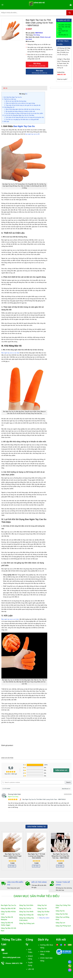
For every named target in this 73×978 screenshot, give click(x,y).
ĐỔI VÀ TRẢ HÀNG (39, 882)
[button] (2, 5)
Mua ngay (39, 70)
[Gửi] (69, 12)
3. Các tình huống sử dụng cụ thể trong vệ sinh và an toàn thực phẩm (23, 113)
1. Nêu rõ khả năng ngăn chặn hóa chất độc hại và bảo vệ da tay (22, 109)
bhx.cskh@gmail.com (11, 957)
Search (68, 782)
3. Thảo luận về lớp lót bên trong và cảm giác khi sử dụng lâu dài (22, 105)
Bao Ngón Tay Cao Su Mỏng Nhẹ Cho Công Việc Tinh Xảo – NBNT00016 (60, 856)
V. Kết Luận (5, 121)
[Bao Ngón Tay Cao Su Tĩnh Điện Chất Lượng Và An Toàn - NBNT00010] (20, 799)
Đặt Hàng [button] (12, 865)
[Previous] (1, 851)
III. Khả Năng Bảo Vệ (8, 107)
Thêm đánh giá (61, 770)
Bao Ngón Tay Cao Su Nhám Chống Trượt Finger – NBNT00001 (12, 856)
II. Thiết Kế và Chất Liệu (9, 99)
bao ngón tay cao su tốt (32, 134)
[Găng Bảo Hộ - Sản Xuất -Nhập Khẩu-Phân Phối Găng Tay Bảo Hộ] (36, 5)
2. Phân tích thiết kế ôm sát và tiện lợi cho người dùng (19, 103)
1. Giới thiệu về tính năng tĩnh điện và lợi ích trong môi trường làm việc (24, 117)
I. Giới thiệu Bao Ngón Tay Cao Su (12, 97)
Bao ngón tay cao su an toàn (10, 619)
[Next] (71, 851)
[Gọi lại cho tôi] (69, 965)
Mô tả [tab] (5, 88)
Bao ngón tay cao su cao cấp (10, 353)
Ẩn (26, 94)
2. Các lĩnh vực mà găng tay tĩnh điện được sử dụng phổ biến (21, 119)
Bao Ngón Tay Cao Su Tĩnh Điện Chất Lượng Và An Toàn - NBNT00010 (44, 799)
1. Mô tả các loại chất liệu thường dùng (15, 101)
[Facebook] (61, 944)
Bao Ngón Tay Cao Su (24, 126)
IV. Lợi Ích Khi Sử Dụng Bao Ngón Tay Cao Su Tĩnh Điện (18, 115)
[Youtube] (57, 944)
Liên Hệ (31, 969)
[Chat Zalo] (69, 961)
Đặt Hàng (37, 63)
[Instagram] (65, 944)
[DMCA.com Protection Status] (70, 944)
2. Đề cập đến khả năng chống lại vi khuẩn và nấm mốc (19, 111)
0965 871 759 (61, 74)
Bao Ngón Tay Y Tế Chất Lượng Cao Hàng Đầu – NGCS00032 (36, 856)
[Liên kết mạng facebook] (69, 969)
